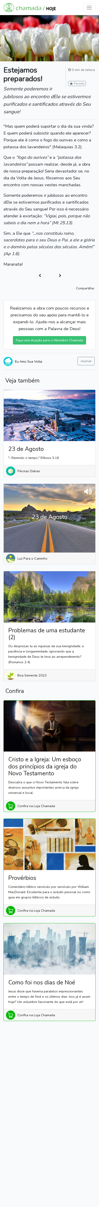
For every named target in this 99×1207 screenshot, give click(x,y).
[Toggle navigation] (89, 7)
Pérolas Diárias (28, 471)
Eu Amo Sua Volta (28, 361)
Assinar (86, 361)
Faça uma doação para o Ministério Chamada (49, 340)
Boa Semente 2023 (32, 675)
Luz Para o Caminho (32, 558)
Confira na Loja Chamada (36, 806)
